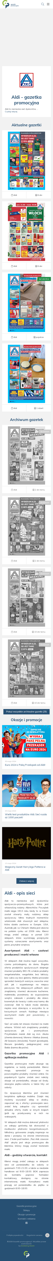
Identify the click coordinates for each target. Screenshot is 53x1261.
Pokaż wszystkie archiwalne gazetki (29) (26, 711)
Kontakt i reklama (26, 1218)
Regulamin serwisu (34, 1235)
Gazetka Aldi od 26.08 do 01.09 (26, 306)
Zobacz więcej (26, 881)
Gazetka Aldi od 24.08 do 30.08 (26, 164)
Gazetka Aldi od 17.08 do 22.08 (26, 530)
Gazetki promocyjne (27, 1206)
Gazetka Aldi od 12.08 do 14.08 (26, 601)
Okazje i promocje (26, 1214)
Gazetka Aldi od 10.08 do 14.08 (26, 672)
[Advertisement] (26, 40)
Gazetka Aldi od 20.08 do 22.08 (26, 459)
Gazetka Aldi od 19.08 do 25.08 (26, 377)
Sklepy (26, 1210)
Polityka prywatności (15, 1235)
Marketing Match (27, 1246)
